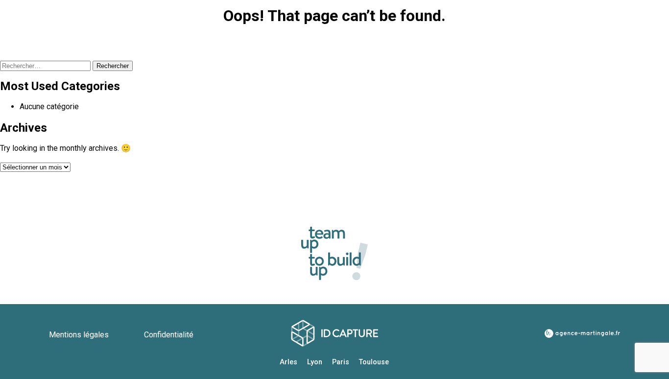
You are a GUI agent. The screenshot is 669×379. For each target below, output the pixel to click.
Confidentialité (168, 334)
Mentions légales (80, 334)
